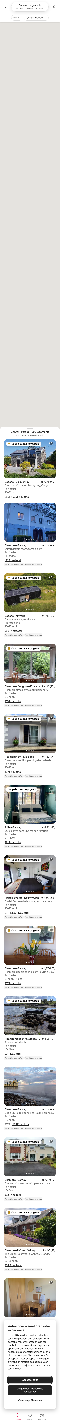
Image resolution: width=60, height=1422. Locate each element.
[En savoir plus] (43, 435)
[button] (21, 496)
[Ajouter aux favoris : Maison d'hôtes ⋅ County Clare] (51, 859)
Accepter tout (30, 1380)
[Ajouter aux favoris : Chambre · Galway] (51, 507)
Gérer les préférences (30, 1400)
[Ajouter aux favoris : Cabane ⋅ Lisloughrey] (51, 443)
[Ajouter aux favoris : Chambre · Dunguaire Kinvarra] (51, 648)
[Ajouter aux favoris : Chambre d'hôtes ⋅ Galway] (51, 1212)
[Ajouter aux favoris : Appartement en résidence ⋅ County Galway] (51, 1000)
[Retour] (6, 7)
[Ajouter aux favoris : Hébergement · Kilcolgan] (51, 718)
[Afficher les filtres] (54, 7)
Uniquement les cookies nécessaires (30, 1390)
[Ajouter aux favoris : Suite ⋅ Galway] (51, 789)
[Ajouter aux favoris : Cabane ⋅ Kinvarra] (51, 577)
